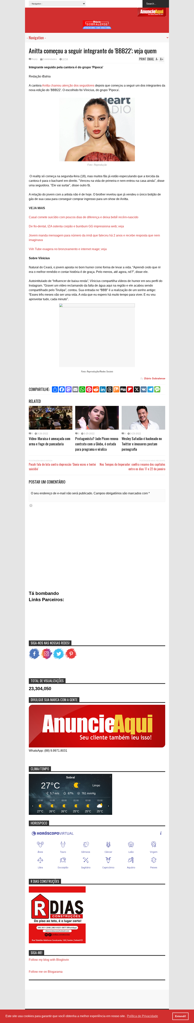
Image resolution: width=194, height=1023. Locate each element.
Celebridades (50, 59)
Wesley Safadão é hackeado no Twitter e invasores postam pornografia (142, 444)
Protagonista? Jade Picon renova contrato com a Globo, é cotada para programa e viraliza (96, 444)
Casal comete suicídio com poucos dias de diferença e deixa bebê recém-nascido (83, 217)
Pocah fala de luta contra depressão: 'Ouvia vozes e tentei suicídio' (62, 466)
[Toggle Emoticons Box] (31, 505)
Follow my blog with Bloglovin (49, 959)
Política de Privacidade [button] (142, 1016)
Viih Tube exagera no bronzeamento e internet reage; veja (68, 249)
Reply (34, 59)
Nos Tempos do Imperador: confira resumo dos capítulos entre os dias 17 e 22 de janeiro (132, 466)
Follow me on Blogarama (46, 971)
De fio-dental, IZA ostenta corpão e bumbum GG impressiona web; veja (76, 226)
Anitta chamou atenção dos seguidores (68, 85)
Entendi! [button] (180, 1016)
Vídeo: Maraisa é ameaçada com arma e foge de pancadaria (49, 441)
